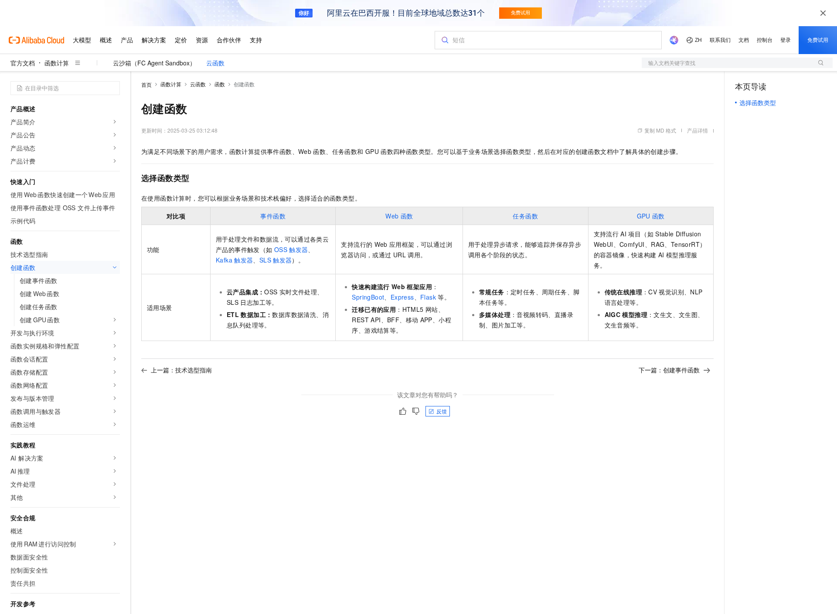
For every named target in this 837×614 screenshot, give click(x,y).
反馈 (441, 411)
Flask (428, 297)
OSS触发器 (291, 249)
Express (402, 297)
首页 (146, 84)
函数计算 (56, 62)
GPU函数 (651, 215)
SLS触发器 (275, 260)
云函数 (215, 62)
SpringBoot (368, 297)
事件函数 (273, 215)
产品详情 (697, 130)
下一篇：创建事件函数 (669, 369)
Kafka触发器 (234, 260)
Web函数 (399, 215)
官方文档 (22, 62)
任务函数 (525, 215)
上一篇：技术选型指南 (181, 369)
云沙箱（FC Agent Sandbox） (154, 62)
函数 (219, 84)
